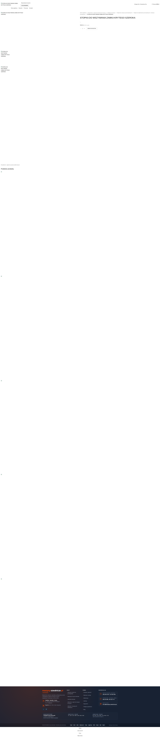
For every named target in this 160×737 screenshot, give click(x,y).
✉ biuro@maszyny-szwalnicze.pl (151, 0)
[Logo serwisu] (10, 4)
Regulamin (86, 703)
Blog (84, 709)
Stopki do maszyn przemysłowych (124, 12)
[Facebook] (43, 709)
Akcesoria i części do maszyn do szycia (97, 12)
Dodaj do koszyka (92, 28)
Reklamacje (86, 698)
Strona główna (83, 12)
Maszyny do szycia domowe (73, 696)
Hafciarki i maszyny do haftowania (72, 707)
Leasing (85, 701)
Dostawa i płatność (87, 692)
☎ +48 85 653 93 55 (138, 0)
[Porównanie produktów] (150, 4)
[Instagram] (46, 709)
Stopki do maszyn (111, 12)
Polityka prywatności (88, 706)
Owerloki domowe (71, 699)
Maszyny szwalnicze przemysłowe (72, 693)
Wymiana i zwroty (87, 695)
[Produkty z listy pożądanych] (148, 4)
